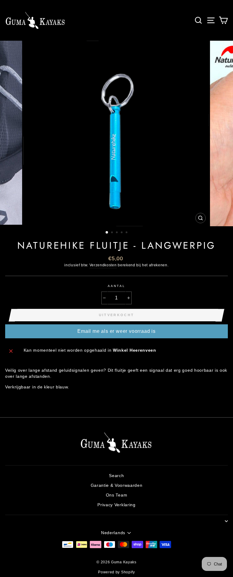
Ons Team (116, 495)
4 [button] (122, 232)
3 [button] (117, 232)
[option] (116, 133)
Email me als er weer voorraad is (116, 331)
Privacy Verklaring (116, 505)
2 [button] (112, 232)
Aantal (116, 286)
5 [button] (127, 232)
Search (116, 475)
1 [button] (107, 232)
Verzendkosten (103, 265)
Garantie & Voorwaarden (117, 485)
